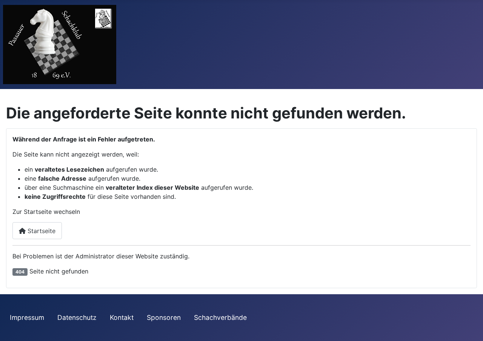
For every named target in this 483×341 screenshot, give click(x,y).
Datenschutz (77, 317)
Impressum (27, 317)
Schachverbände (220, 317)
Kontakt (122, 317)
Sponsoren (164, 317)
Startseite (40, 231)
